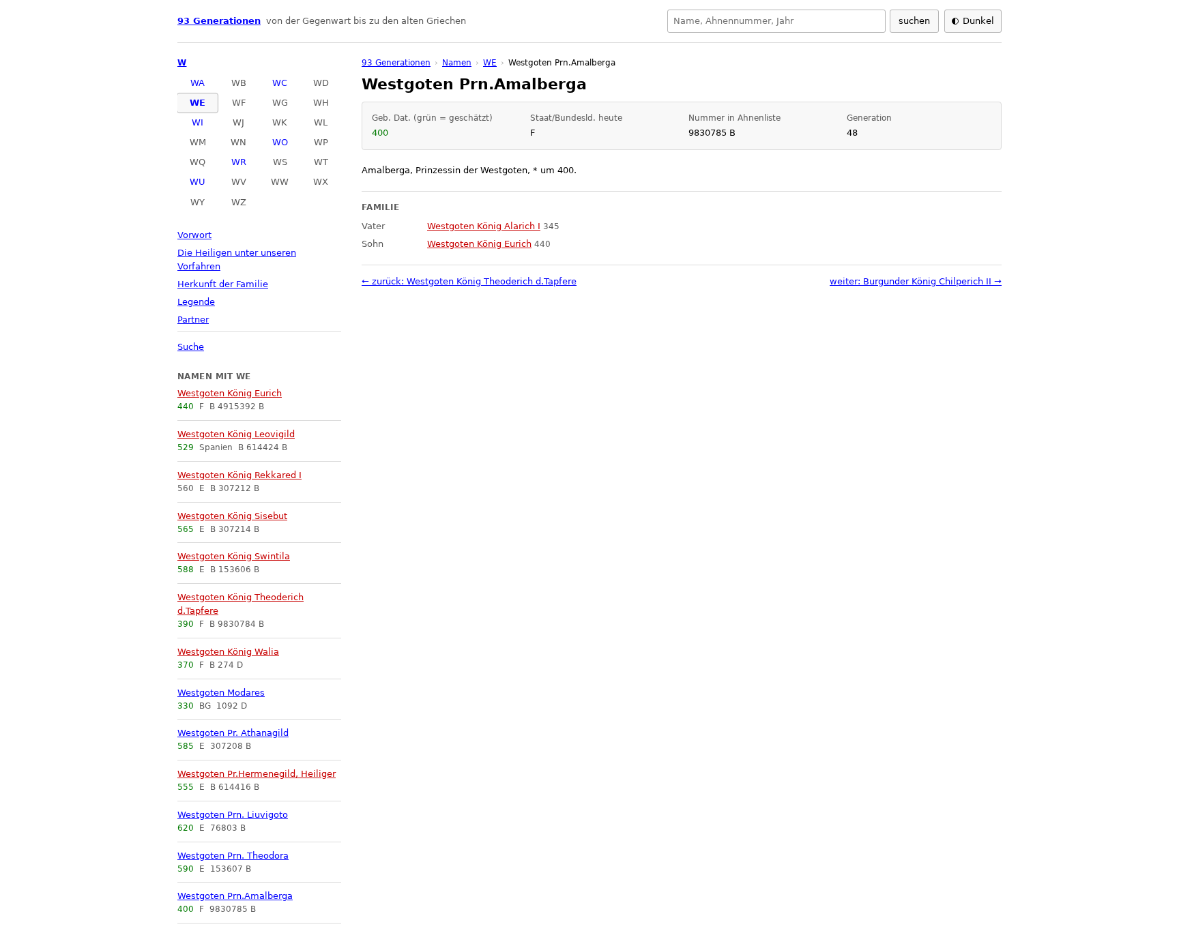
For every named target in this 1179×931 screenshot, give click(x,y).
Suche (190, 347)
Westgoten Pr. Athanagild (233, 733)
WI (197, 122)
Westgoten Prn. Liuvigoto (232, 815)
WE (197, 103)
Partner (193, 319)
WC (279, 83)
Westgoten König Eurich (229, 393)
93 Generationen (219, 21)
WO (280, 142)
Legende (196, 302)
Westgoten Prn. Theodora (233, 856)
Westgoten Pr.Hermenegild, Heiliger (256, 774)
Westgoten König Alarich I (483, 226)
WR (238, 162)
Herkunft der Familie (222, 284)
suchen (914, 21)
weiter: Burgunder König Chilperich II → (916, 281)
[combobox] (776, 21)
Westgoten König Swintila (233, 556)
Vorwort (194, 235)
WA (197, 83)
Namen (456, 63)
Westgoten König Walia (228, 652)
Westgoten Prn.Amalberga (235, 896)
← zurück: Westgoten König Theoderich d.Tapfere (469, 281)
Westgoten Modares (221, 693)
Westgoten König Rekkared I (239, 475)
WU (197, 182)
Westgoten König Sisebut (232, 516)
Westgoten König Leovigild (236, 434)
